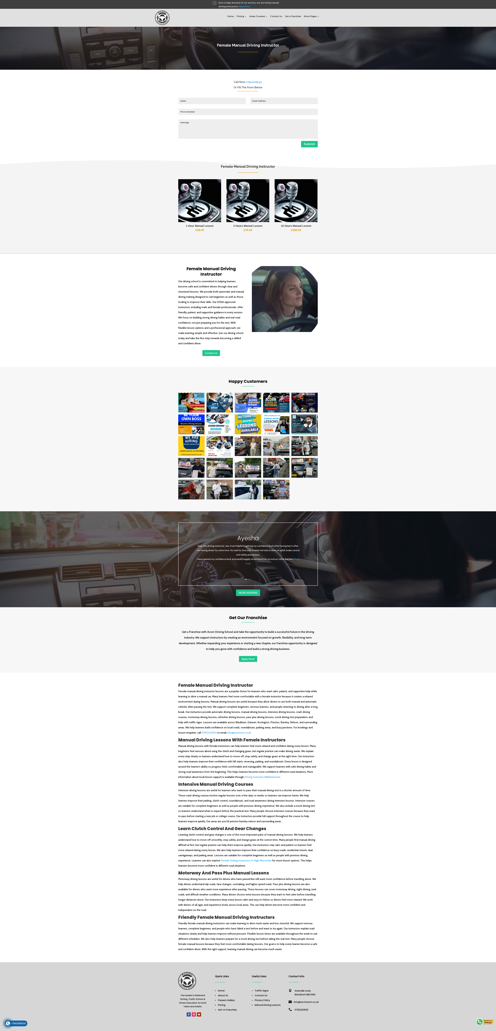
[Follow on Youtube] (199, 1014)
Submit (309, 144)
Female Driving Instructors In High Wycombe (246, 860)
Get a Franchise (293, 17)
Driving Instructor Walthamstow (262, 777)
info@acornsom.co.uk (239, 732)
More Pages (310, 17)
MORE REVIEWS (248, 592)
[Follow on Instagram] (194, 1014)
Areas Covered (257, 17)
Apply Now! (248, 658)
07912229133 (209, 732)
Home (230, 17)
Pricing (240, 17)
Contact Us (276, 17)
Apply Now (244, 6)
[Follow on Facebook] (189, 1014)
